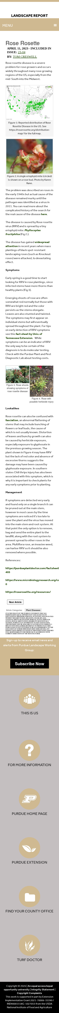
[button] (29, 663)
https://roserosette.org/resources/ (28, 592)
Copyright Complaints (29, 993)
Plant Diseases (33, 610)
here (44, 214)
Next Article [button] (15, 602)
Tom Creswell (25, 56)
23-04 (21, 52)
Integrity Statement (42, 989)
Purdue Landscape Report (29, 9)
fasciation (12, 420)
